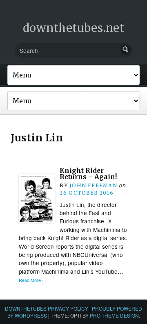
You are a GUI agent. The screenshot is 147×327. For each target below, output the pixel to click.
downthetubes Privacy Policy (46, 308)
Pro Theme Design (114, 315)
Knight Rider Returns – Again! (88, 174)
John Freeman (93, 185)
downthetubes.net (74, 28)
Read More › (31, 280)
